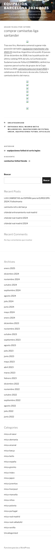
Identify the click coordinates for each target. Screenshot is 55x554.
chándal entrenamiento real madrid (20, 212)
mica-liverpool (11, 489)
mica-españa (10, 461)
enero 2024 (9, 318)
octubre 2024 (10, 285)
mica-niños (9, 500)
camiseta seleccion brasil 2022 (32, 69)
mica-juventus (11, 483)
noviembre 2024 (12, 279)
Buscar (7, 174)
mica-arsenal (10, 445)
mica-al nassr (10, 434)
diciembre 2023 (11, 323)
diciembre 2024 (11, 274)
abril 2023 (9, 367)
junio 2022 (9, 416)
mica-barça (9, 450)
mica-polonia (10, 505)
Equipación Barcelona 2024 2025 (26, 6)
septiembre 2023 (12, 340)
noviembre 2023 (12, 329)
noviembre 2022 (12, 389)
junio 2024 (9, 307)
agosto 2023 (10, 345)
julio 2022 (8, 411)
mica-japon (9, 478)
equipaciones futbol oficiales (33, 132)
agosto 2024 (10, 296)
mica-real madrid (12, 516)
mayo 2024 (9, 312)
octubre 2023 (10, 334)
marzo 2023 (9, 373)
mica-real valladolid (13, 522)
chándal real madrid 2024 (16, 218)
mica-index (9, 472)
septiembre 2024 (12, 290)
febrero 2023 (10, 378)
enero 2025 (9, 268)
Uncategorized (16, 123)
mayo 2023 (9, 362)
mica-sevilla (9, 527)
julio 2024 (8, 301)
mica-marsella (10, 494)
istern (26, 27)
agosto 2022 (10, 406)
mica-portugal (10, 511)
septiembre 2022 (12, 400)
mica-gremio (10, 467)
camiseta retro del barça (15, 207)
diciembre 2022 (11, 384)
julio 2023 (8, 351)
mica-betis (9, 456)
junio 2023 (9, 356)
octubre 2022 (10, 395)
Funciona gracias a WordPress (17, 547)
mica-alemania (11, 439)
